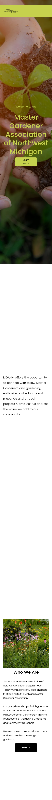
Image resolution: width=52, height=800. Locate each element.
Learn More (26, 161)
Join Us (26, 747)
